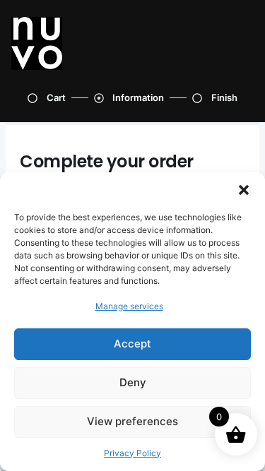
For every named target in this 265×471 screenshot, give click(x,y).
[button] (244, 190)
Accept (132, 343)
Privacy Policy (132, 453)
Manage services (129, 306)
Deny (132, 382)
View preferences (132, 421)
